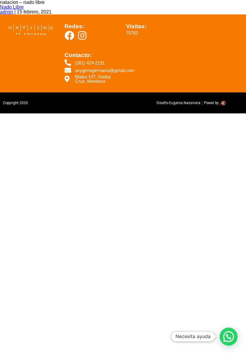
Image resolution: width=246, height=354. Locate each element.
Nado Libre (12, 7)
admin (6, 11)
